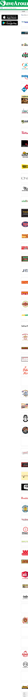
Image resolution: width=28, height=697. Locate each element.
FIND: (1, 8)
